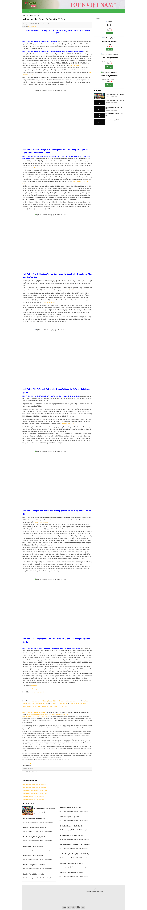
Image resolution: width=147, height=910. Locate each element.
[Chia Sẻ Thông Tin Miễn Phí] (33, 4)
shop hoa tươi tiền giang (40, 703)
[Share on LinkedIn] (36, 772)
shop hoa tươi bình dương (59, 703)
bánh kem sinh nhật (38, 692)
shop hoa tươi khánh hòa (78, 703)
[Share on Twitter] (27, 772)
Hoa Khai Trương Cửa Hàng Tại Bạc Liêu (35, 790)
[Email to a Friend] (30, 772)
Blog (43, 11)
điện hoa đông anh (49, 302)
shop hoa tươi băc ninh (59, 706)
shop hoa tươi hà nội (76, 65)
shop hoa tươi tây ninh (45, 706)
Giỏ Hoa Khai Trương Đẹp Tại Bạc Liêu (34, 784)
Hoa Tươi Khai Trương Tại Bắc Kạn (33, 799)
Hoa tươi (34, 686)
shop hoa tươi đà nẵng (30, 689)
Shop (32, 11)
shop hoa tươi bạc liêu (38, 701)
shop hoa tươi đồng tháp (52, 701)
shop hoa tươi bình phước (69, 701)
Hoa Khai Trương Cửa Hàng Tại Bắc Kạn (35, 793)
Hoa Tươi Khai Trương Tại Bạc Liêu (33, 796)
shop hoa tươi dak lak (30, 706)
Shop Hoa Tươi (32, 26)
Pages (37, 11)
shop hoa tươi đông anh (41, 522)
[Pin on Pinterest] (33, 772)
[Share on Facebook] (24, 772)
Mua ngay (109, 33)
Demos (25, 11)
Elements (50, 11)
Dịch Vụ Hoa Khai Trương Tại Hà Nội (33, 712)
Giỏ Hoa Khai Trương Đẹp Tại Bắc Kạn (34, 787)
